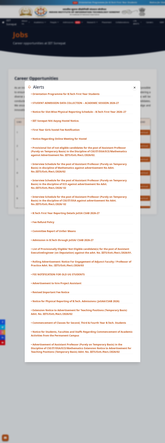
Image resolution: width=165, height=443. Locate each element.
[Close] (134, 87)
